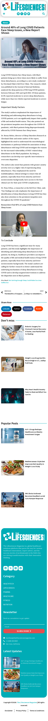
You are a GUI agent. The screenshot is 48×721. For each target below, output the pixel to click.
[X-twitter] (21, 13)
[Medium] (25, 13)
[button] (4, 14)
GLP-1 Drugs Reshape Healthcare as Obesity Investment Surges (33, 431)
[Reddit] (28, 13)
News (5, 22)
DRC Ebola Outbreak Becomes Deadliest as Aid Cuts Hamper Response (35, 496)
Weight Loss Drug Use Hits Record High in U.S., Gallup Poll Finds (35, 360)
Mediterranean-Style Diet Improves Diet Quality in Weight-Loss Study (35, 464)
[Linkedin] (18, 13)
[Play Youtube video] (24, 224)
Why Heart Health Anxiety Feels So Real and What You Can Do (35, 392)
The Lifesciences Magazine (27, 702)
